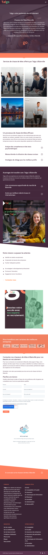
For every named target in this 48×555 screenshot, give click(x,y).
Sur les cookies (8, 527)
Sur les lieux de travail (9, 532)
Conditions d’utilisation (10, 534)
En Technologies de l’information (33, 494)
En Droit (27, 487)
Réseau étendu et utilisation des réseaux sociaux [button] (21, 154)
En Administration (29, 502)
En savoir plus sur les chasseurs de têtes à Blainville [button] (20, 473)
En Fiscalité (28, 529)
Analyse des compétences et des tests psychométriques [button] (18, 148)
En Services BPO (29, 504)
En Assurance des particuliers (33, 534)
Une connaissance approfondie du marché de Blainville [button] (20, 186)
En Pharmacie (28, 497)
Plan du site (7, 536)
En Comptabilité (29, 527)
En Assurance (28, 492)
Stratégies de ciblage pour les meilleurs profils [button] (21, 160)
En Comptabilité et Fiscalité (32, 490)
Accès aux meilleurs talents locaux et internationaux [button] (17, 194)
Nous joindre (7, 541)
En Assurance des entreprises (33, 532)
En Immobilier (28, 499)
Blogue (5, 539)
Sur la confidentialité (9, 529)
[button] (45, 2)
